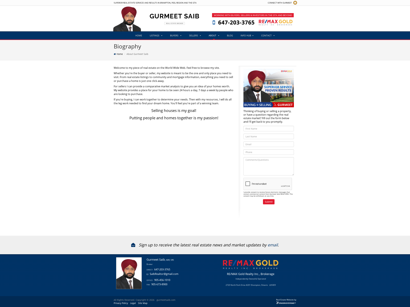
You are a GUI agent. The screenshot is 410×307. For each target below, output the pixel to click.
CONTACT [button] (266, 35)
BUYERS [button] (174, 35)
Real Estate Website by (286, 299)
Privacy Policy (121, 303)
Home (120, 53)
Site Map (143, 303)
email (273, 245)
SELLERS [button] (194, 35)
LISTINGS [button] (155, 35)
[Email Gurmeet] (295, 2)
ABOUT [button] (213, 35)
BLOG (230, 35)
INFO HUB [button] (246, 35)
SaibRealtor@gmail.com (164, 274)
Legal (133, 303)
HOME (138, 35)
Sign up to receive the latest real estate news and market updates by (203, 245)
